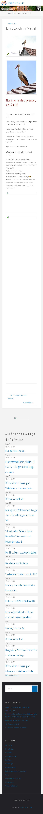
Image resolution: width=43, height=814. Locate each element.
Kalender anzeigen (12, 675)
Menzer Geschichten (13, 778)
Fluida (21, 807)
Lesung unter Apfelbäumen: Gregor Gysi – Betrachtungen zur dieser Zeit (21, 515)
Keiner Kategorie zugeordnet (15, 771)
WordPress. (28, 807)
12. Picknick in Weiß (12, 724)
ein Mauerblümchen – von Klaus (16, 720)
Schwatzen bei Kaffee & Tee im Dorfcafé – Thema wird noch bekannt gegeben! (19, 536)
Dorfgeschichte (10, 756)
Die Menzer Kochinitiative (16, 563)
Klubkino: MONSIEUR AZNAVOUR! (20, 601)
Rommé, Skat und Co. (15, 451)
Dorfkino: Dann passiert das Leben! (21, 552)
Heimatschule (10, 767)
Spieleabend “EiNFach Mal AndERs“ (21, 574)
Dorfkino (8, 760)
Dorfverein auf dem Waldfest (15, 728)
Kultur (7, 775)
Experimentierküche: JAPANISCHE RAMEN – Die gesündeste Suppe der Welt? (20, 467)
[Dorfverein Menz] (4, 3)
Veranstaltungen (11, 786)
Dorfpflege (9, 764)
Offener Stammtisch (14, 499)
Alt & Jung (8, 745)
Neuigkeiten (9, 782)
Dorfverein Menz (16, 2)
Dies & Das (11, 13)
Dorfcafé (8, 753)
